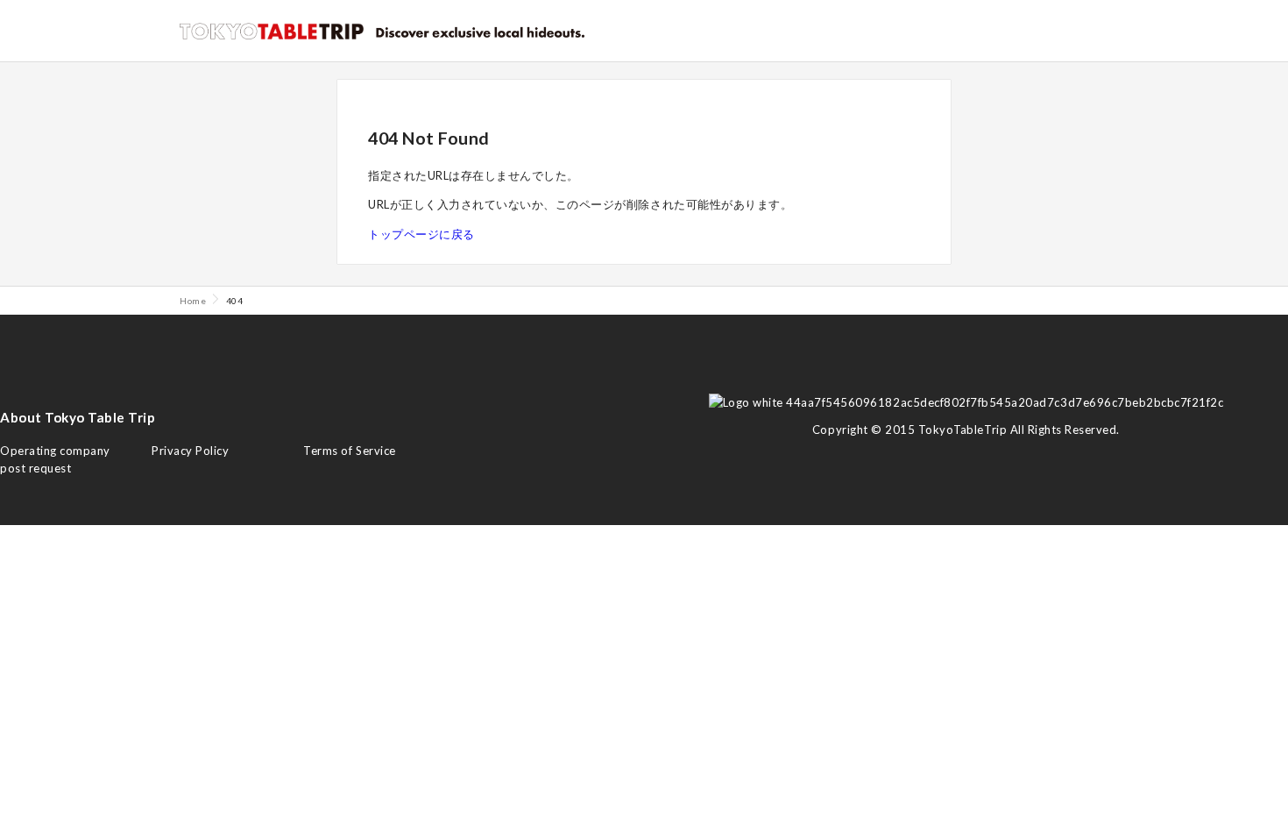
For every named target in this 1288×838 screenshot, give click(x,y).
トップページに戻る (421, 234)
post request (35, 468)
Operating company (55, 451)
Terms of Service (349, 451)
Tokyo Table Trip (272, 31)
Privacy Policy (190, 451)
